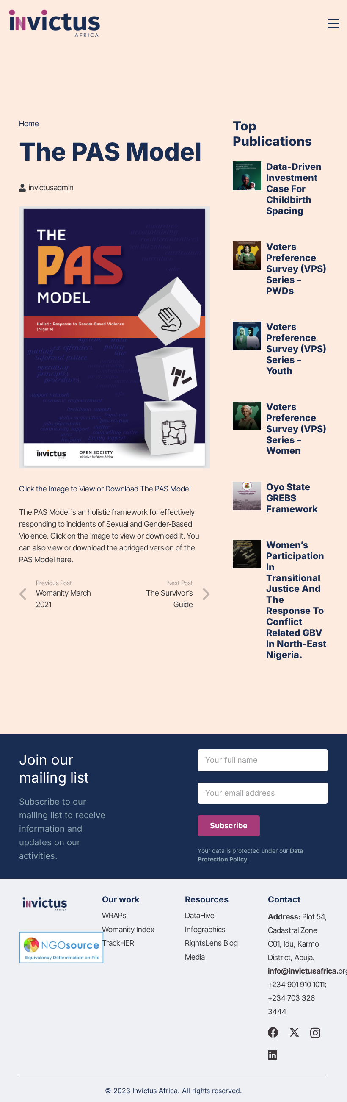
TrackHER (118, 942)
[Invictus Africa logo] (54, 23)
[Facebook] (273, 1032)
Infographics (205, 929)
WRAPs (114, 915)
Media (195, 956)
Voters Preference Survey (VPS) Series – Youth (296, 348)
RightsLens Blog (211, 942)
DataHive (200, 915)
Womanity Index (128, 929)
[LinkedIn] (272, 1054)
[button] (334, 23)
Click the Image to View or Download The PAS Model (104, 488)
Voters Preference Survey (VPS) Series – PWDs (296, 268)
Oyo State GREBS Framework (292, 497)
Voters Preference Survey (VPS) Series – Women (296, 428)
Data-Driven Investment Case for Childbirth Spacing (294, 188)
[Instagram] (315, 1033)
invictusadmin (51, 187)
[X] (294, 1032)
